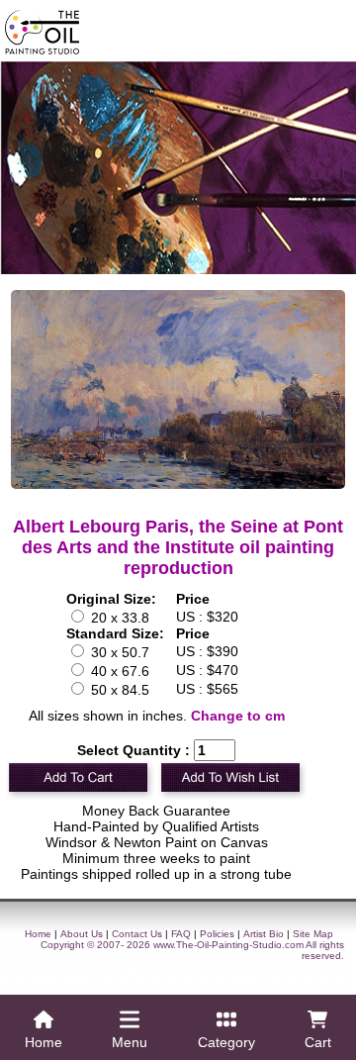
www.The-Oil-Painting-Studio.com (228, 944)
